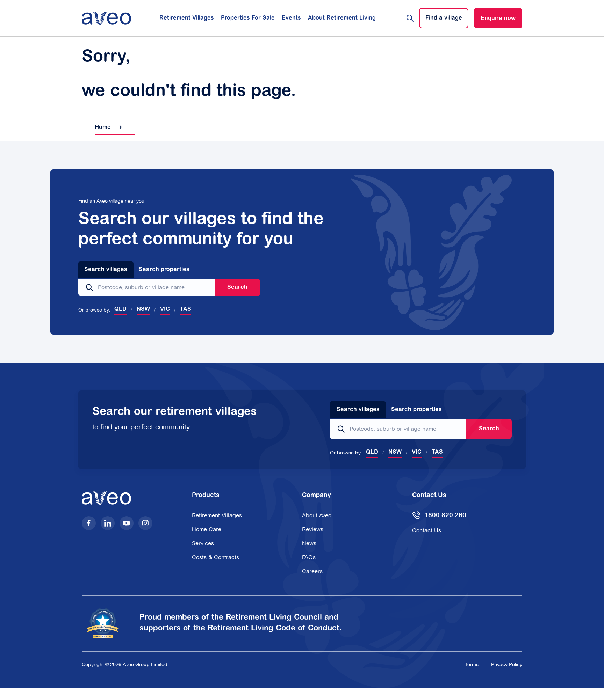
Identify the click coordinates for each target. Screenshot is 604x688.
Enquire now (498, 18)
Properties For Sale (248, 18)
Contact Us (426, 530)
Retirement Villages (186, 18)
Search (237, 287)
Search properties (164, 269)
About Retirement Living (342, 18)
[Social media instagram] (145, 523)
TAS (185, 309)
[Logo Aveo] (106, 18)
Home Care (206, 529)
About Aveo (316, 515)
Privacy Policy (506, 664)
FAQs (309, 557)
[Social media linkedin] (108, 523)
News (309, 543)
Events (291, 18)
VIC (165, 309)
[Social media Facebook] (89, 523)
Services (203, 543)
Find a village (443, 18)
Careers (312, 571)
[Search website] (410, 18)
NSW (143, 309)
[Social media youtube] (127, 523)
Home (97, 127)
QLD (120, 309)
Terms (472, 664)
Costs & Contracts (215, 557)
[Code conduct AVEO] (107, 623)
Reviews (312, 529)
